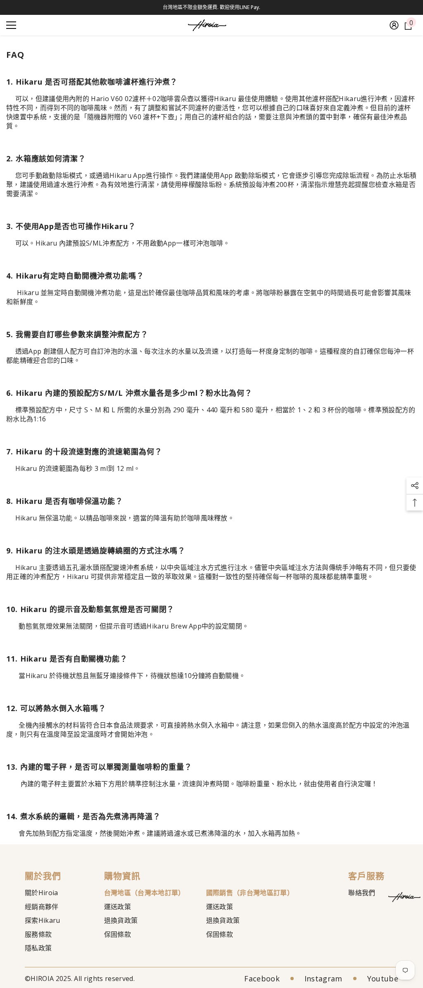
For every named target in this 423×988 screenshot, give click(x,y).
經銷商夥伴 (42, 906)
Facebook (262, 978)
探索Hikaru (42, 920)
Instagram (323, 978)
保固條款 (117, 934)
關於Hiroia (41, 892)
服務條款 (38, 934)
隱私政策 (38, 948)
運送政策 (117, 906)
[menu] (11, 25)
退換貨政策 (121, 920)
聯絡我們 (361, 892)
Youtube (382, 978)
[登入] (394, 25)
